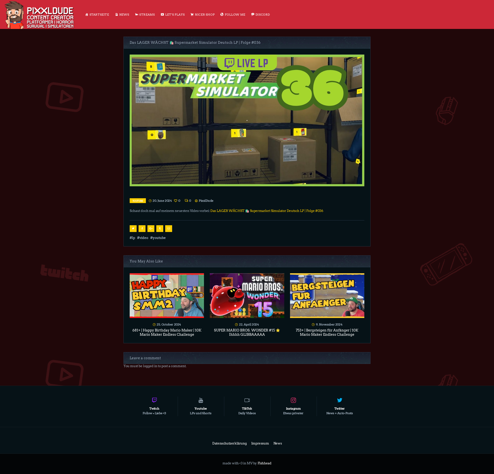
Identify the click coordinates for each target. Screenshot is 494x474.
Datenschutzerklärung (229, 443)
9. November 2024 (329, 324)
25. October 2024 (169, 324)
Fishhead (265, 463)
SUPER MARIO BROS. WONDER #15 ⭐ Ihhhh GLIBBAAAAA (247, 332)
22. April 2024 (249, 324)
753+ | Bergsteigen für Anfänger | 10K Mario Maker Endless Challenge (327, 332)
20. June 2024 (162, 200)
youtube (159, 238)
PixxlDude (205, 200)
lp (133, 238)
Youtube (138, 201)
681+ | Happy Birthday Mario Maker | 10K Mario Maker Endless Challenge (166, 332)
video (144, 238)
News (277, 443)
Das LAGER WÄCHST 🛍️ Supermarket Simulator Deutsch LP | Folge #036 (266, 211)
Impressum (260, 443)
